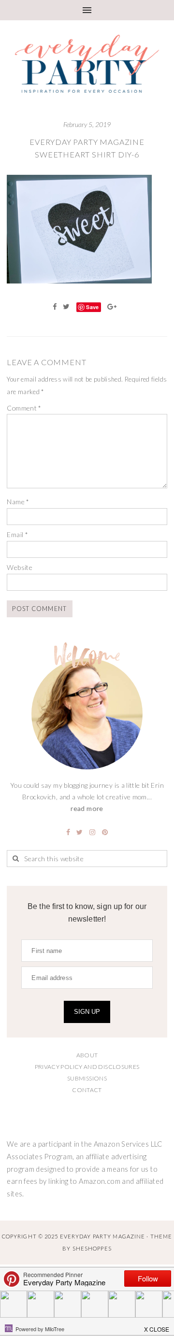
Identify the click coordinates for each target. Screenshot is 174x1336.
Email (17, 534)
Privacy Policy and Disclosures (87, 1066)
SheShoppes (92, 1248)
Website (19, 567)
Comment (24, 408)
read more (87, 808)
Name (18, 501)
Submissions (87, 1078)
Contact (87, 1090)
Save (92, 307)
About (87, 1055)
